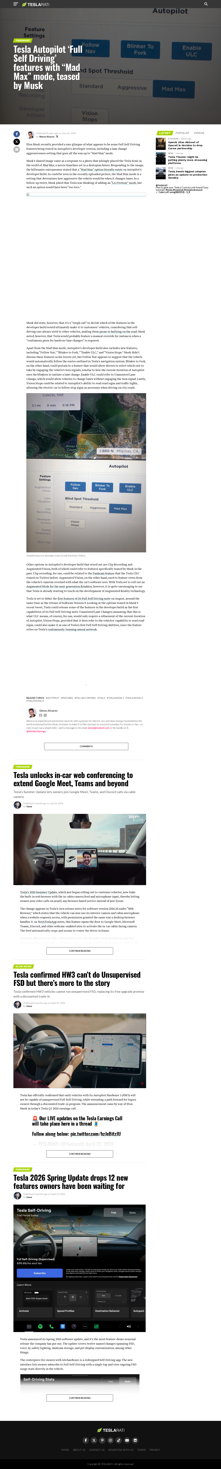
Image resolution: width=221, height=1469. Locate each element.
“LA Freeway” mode (123, 183)
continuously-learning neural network (72, 629)
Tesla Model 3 (116, 698)
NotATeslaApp (47, 922)
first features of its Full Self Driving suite (84, 598)
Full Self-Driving (86, 698)
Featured (67, 698)
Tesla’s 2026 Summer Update (38, 892)
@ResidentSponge (36, 731)
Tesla (102, 698)
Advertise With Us (120, 1449)
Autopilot (53, 698)
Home (65, 1449)
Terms (141, 1449)
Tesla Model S (135, 698)
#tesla (169, 189)
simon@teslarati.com (98, 728)
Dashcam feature (103, 573)
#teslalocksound (193, 189)
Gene (29, 806)
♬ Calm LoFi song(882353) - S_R (173, 192)
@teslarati (161, 185)
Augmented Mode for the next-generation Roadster (59, 586)
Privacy (154, 1449)
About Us (79, 1449)
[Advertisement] (86, 298)
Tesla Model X (36, 701)
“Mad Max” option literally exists (101, 169)
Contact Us (97, 1449)
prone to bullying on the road (118, 331)
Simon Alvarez (47, 136)
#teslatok (178, 189)
